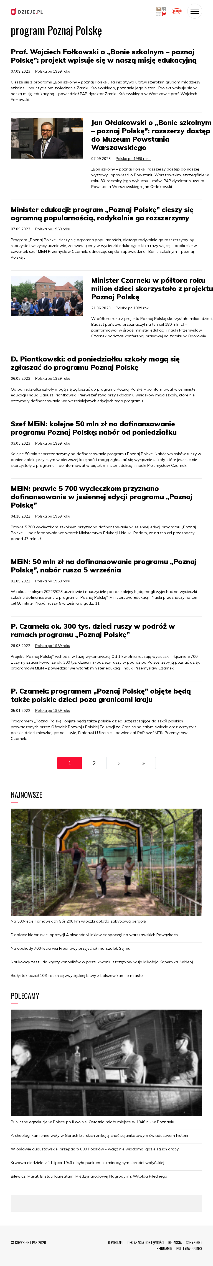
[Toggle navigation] (194, 11)
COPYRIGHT (194, 1242)
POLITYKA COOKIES (189, 1248)
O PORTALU (115, 1242)
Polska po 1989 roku (52, 71)
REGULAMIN (164, 1248)
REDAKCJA (175, 1242)
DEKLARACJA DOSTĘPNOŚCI (146, 1242)
